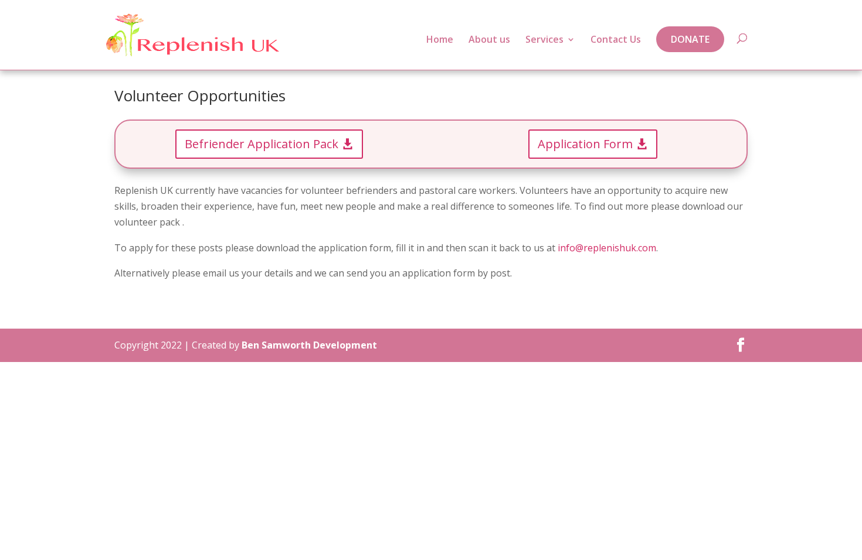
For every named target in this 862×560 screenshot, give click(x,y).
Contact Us (615, 40)
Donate (690, 39)
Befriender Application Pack (261, 144)
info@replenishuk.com (607, 247)
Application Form (585, 144)
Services (544, 40)
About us (489, 40)
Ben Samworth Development (309, 345)
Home (439, 40)
